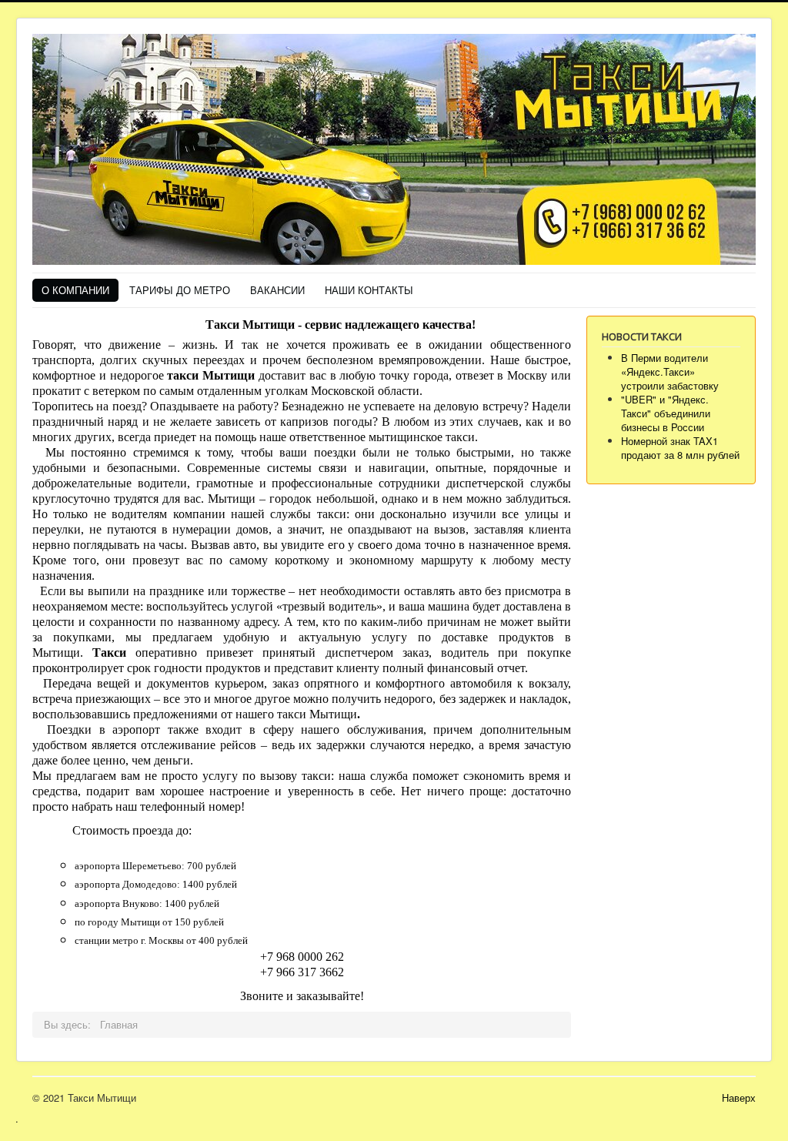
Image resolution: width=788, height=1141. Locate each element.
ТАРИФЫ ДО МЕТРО (179, 290)
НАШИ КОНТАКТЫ (369, 290)
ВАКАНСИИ (277, 290)
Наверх (739, 1097)
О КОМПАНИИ (75, 290)
